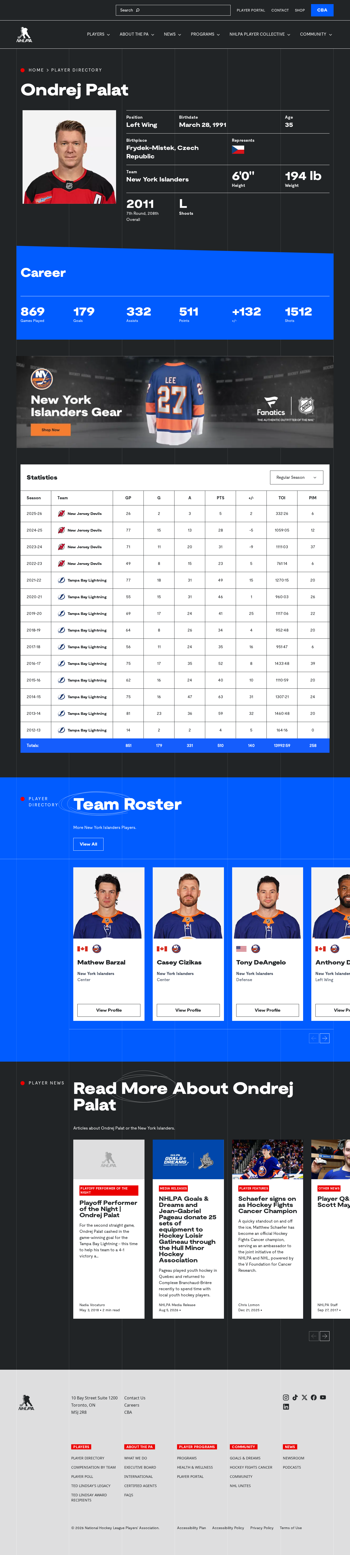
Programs (202, 34)
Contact (280, 10)
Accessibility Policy (228, 1528)
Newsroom (293, 1458)
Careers (131, 1405)
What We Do (135, 1458)
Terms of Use (291, 1528)
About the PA (134, 34)
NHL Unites (254, 1485)
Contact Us (135, 1398)
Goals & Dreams (245, 1458)
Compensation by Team (93, 1467)
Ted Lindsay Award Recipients (89, 1497)
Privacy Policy (262, 1528)
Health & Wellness (195, 1467)
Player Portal (251, 10)
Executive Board (140, 1467)
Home (36, 70)
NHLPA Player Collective (257, 34)
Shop (300, 10)
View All (88, 844)
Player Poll (82, 1476)
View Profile (109, 1010)
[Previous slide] (314, 1038)
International (138, 1476)
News (170, 34)
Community (313, 34)
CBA (322, 10)
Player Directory (76, 70)
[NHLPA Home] (24, 34)
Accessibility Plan (191, 1528)
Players (95, 34)
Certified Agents (140, 1485)
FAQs (128, 1494)
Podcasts (292, 1467)
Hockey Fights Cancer (251, 1467)
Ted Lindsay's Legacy (90, 1485)
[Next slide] (325, 1038)
